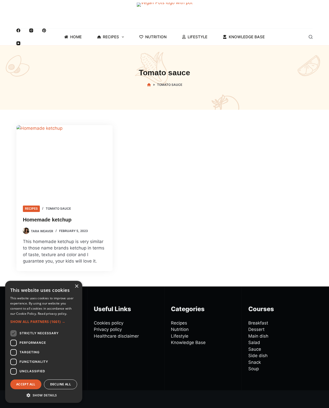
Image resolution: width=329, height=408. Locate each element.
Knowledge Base (247, 36)
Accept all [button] (25, 384)
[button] (43, 321)
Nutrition (156, 36)
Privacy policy (108, 329)
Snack (254, 362)
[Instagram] (31, 30)
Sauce (254, 349)
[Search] (311, 37)
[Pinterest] (44, 30)
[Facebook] (18, 30)
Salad (254, 342)
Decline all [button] (60, 384)
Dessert (256, 329)
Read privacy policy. (52, 313)
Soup (253, 368)
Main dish (258, 336)
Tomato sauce (58, 208)
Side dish (258, 355)
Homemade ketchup (47, 219)
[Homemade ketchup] (64, 161)
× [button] (76, 286)
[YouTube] (18, 43)
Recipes (111, 36)
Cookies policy (108, 323)
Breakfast (258, 323)
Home (76, 36)
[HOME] (149, 85)
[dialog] (43, 342)
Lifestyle (197, 36)
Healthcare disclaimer (116, 336)
